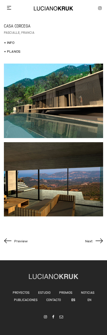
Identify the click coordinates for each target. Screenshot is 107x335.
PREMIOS (65, 292)
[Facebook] (53, 317)
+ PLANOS (12, 51)
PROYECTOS (21, 292)
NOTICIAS (88, 292)
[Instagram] (45, 317)
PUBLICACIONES (26, 300)
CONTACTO (53, 300)
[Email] (61, 317)
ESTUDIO (44, 292)
